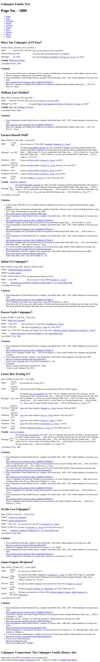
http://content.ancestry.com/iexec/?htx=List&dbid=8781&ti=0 (29, 82)
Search (8, 23)
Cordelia (14, 273)
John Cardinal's (19, 660)
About (8, 36)
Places (8, 34)
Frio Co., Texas (47, 415)
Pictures (9, 32)
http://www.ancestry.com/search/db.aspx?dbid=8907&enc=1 (29, 621)
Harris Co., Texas (47, 420)
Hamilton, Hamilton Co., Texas (57, 144)
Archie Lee (17, 518)
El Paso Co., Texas (68, 57)
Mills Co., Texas (35, 178)
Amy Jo (36, 394)
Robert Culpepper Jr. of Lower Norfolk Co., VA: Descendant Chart (37, 333)
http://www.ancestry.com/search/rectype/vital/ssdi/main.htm (28, 249)
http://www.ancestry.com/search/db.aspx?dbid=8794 (26, 628)
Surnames (9, 21)
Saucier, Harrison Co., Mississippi (40, 589)
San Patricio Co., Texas (50, 424)
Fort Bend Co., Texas (54, 324)
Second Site (30, 660)
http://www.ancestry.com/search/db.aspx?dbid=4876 (26, 253)
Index (8, 19)
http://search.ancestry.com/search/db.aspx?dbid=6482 (26, 214)
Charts (8, 28)
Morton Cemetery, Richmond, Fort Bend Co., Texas (74, 330)
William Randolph (19, 270)
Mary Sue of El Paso (50, 104)
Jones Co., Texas (47, 160)
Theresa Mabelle (17, 521)
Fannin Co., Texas (58, 280)
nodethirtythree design (68, 660)
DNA (8, 30)
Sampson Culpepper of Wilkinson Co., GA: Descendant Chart (35, 530)
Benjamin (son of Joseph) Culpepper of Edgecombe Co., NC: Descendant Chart (41, 283)
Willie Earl (16, 321)
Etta (31, 160)
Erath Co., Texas (47, 171)
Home (8, 17)
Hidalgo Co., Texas (48, 408)
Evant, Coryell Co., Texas (45, 174)
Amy (22, 408)
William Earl (50, 57)
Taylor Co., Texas (48, 165)
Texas (74, 389)
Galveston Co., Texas (50, 524)
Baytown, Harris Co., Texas (39, 428)
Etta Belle (38, 148)
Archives (9, 25)
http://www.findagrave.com (16, 641)
